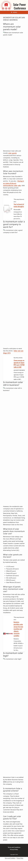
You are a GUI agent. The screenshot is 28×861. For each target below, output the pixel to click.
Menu (15, 12)
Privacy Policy (19, 858)
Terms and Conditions (10, 858)
